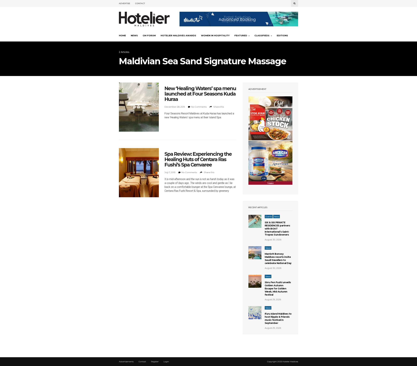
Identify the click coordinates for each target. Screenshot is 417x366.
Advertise (124, 3)
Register (155, 362)
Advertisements (126, 362)
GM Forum (149, 35)
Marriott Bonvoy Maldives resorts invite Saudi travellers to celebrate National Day (278, 258)
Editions (282, 35)
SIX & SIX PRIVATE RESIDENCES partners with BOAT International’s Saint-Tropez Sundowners (277, 228)
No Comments (199, 106)
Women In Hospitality (215, 35)
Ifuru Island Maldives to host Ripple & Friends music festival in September (278, 318)
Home (122, 35)
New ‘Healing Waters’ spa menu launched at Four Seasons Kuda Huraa (200, 94)
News (134, 35)
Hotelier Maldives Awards (178, 35)
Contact (140, 3)
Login (166, 362)
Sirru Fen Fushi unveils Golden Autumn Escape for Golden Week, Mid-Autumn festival (278, 288)
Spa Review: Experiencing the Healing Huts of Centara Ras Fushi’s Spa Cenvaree (198, 159)
